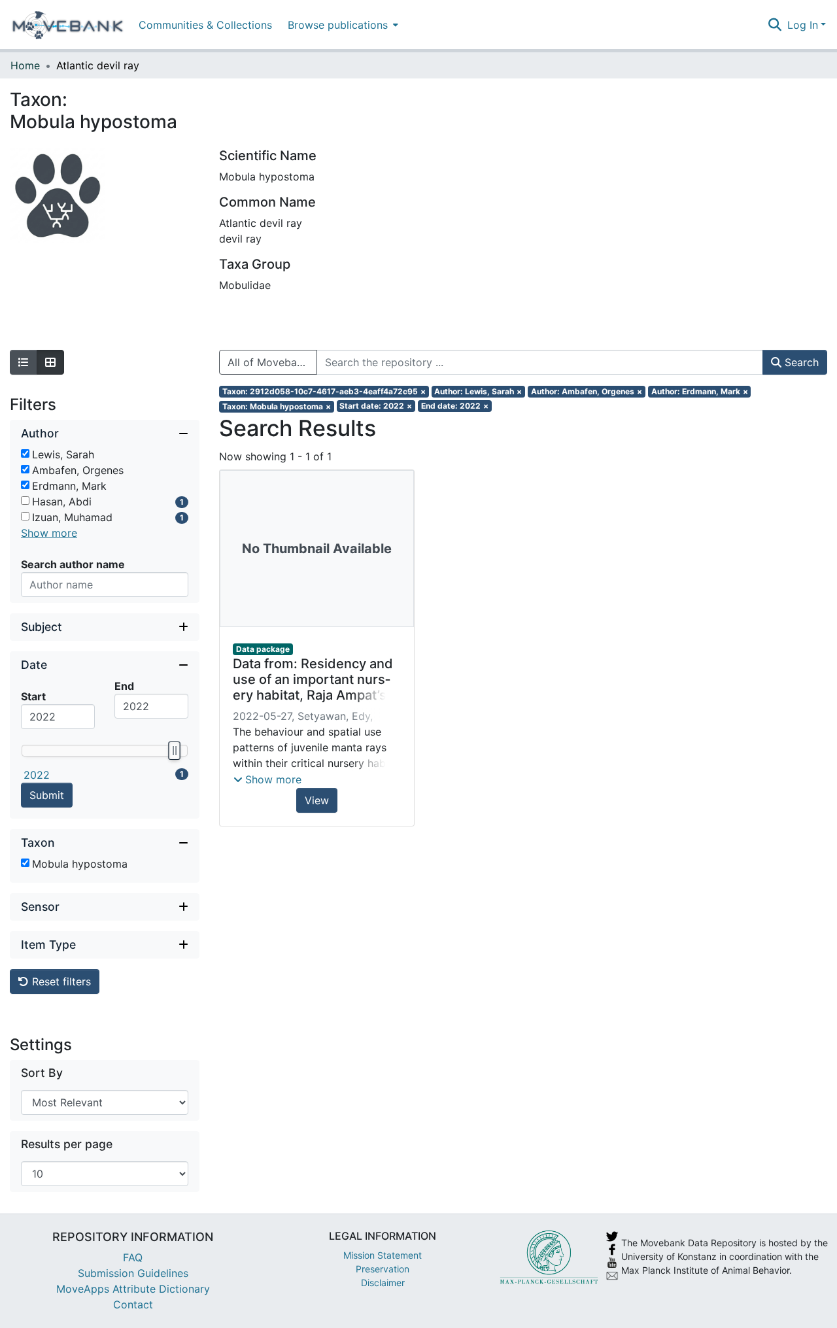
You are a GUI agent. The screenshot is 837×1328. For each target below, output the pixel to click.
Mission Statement (382, 1255)
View (317, 800)
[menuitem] (341, 24)
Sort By (42, 1073)
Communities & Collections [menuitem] (205, 24)
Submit (46, 795)
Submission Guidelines (133, 1273)
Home (25, 65)
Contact (133, 1304)
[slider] (174, 750)
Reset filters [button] (60, 981)
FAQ (133, 1257)
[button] (267, 779)
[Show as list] (23, 362)
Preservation (382, 1268)
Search (800, 362)
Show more (49, 532)
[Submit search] (775, 25)
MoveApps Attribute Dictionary (133, 1288)
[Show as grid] (50, 362)
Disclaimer (383, 1282)
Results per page (66, 1144)
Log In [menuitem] (802, 24)
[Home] (68, 25)
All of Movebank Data (272, 362)
